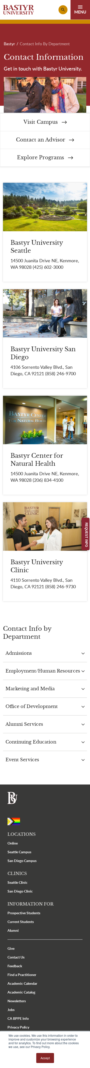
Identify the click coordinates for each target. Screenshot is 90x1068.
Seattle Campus (19, 852)
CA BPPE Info (18, 1018)
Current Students (21, 921)
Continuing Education (31, 742)
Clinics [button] (17, 873)
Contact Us (16, 957)
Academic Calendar (22, 983)
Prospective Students (24, 912)
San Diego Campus (22, 860)
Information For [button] (31, 904)
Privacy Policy (18, 1027)
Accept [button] (45, 1058)
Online (13, 843)
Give (11, 948)
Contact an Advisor (41, 140)
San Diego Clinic (20, 891)
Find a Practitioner (22, 974)
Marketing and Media (30, 689)
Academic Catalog (21, 992)
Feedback (15, 966)
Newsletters (17, 1000)
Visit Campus (41, 122)
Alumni (13, 930)
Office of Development (32, 706)
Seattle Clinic (18, 882)
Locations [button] (22, 834)
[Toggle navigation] (80, 10)
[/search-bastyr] (63, 9)
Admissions (19, 653)
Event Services (22, 759)
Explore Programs (41, 157)
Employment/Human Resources (43, 671)
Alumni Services (24, 724)
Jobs (11, 1009)
